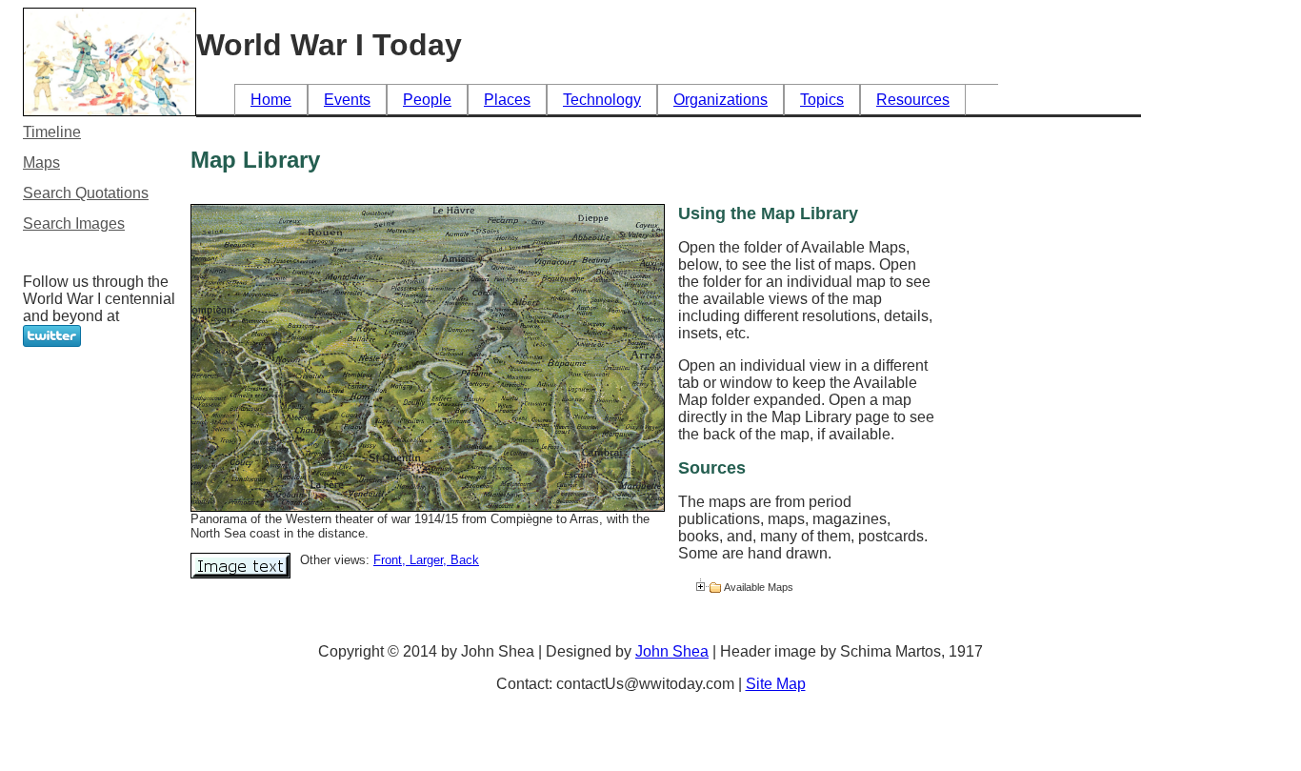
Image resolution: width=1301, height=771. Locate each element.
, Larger (422, 560)
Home (270, 99)
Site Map (776, 684)
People (427, 99)
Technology (602, 99)
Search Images (74, 223)
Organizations (720, 99)
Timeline (52, 132)
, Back (461, 560)
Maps (41, 162)
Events (347, 99)
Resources (913, 99)
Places (507, 99)
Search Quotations (86, 193)
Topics (822, 99)
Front (387, 560)
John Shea (672, 651)
